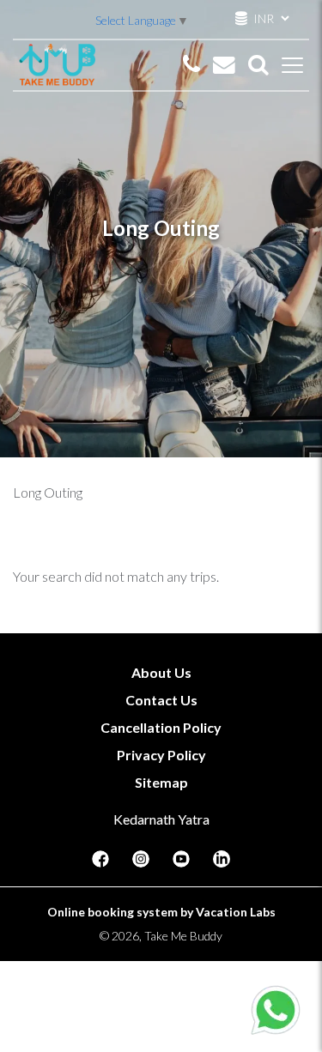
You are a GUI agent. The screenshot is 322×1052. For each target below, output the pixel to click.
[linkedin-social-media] (221, 864)
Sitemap (161, 782)
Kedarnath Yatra (161, 819)
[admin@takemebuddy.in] (224, 65)
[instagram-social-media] (140, 864)
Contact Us (161, 700)
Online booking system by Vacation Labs (161, 911)
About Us (161, 672)
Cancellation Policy (161, 727)
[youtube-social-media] (181, 864)
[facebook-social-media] (100, 864)
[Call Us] (191, 65)
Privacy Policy (161, 755)
